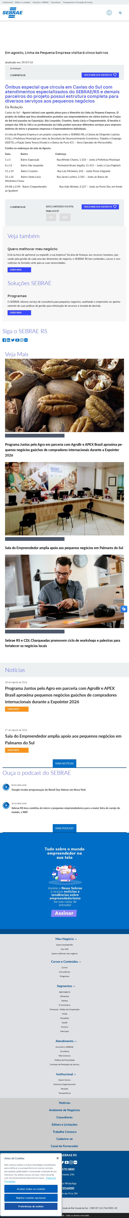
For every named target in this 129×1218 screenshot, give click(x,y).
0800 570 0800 (64, 1169)
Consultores (56, 2)
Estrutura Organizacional (64, 1084)
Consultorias (64, 972)
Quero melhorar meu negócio (65, 953)
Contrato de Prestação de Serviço (64, 1064)
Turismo (64, 1027)
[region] (31, 1184)
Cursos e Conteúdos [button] (64, 961)
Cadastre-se (64, 1139)
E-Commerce (64, 1005)
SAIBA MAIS (16, 269)
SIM (51, 217)
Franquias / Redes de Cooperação (64, 1009)
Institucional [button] (64, 1074)
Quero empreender (64, 944)
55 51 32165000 (64, 1188)
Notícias (64, 1103)
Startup (64, 1000)
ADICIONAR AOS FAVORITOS (98, 75)
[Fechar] (57, 1158)
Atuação (64, 1088)
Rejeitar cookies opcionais (31, 1197)
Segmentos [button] (64, 986)
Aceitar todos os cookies (31, 1188)
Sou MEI (64, 949)
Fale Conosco (65, 1055)
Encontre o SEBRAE (41, 2)
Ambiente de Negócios (64, 1110)
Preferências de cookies (31, 1206)
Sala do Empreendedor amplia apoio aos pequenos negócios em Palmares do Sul (64, 548)
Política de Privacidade (65, 1060)
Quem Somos (64, 1080)
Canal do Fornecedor (64, 1146)
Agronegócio (64, 992)
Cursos (64, 967)
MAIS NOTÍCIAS (64, 763)
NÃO (65, 217)
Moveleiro (64, 1018)
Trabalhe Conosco (64, 1132)
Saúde (64, 1022)
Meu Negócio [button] (64, 939)
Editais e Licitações (22, 2)
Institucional (8, 2)
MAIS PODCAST (64, 828)
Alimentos (64, 996)
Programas (64, 976)
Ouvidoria (64, 1051)
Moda (64, 1013)
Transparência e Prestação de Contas (78, 2)
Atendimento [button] (64, 1041)
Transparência (64, 1093)
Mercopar (64, 1031)
